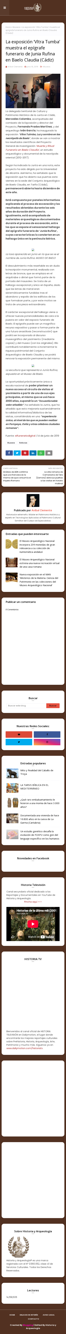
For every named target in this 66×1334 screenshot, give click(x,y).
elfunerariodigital (25, 435)
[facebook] (47, 734)
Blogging (28, 1325)
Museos (16, 27)
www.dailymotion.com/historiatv (24, 1048)
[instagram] (47, 742)
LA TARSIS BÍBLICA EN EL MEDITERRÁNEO (34, 786)
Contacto (33, 1319)
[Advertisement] (33, 1098)
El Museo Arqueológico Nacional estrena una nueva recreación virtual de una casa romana (39, 563)
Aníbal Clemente (14, 66)
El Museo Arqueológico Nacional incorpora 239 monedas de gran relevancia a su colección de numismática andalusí (37, 546)
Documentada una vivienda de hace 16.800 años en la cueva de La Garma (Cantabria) (39, 819)
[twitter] (19, 742)
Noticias (23, 442)
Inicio (8, 27)
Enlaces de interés (29, 1315)
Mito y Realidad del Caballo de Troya (36, 772)
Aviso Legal (48, 1315)
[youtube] (19, 734)
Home (12, 1315)
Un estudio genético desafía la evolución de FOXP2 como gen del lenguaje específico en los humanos (39, 835)
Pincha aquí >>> (33, 901)
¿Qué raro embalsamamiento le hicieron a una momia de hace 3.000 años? (39, 803)
